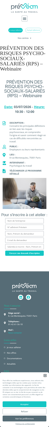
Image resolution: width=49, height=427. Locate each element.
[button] (45, 375)
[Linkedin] (20, 297)
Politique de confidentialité (25, 424)
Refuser (24, 411)
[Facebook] (28, 297)
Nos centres (23, 38)
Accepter (24, 404)
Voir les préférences (24, 418)
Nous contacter (15, 332)
